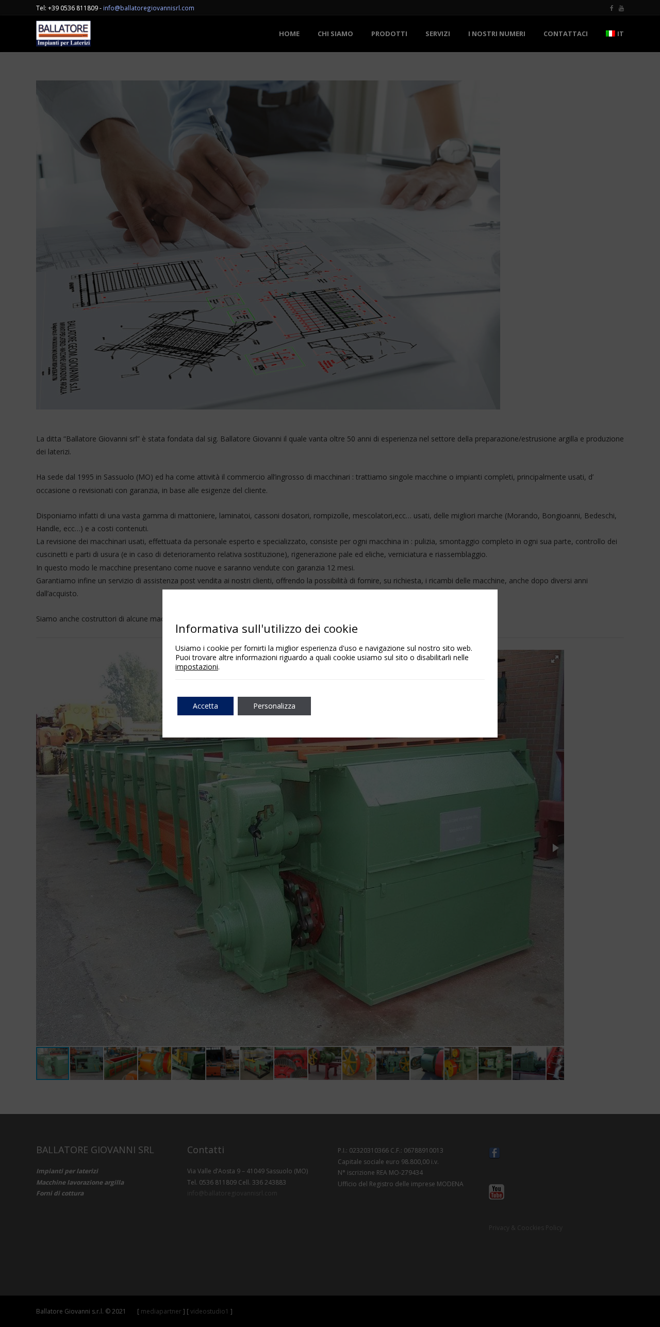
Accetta (205, 706)
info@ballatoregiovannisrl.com (148, 8)
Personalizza (274, 706)
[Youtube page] (621, 8)
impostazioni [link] (196, 666)
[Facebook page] (612, 8)
